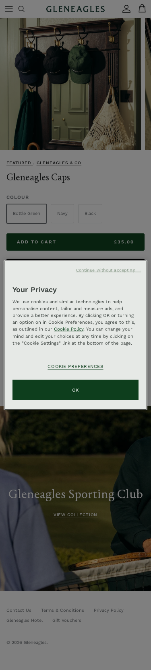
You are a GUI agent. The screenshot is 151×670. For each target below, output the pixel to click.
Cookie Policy (68, 329)
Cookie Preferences (75, 366)
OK (75, 389)
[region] (75, 335)
